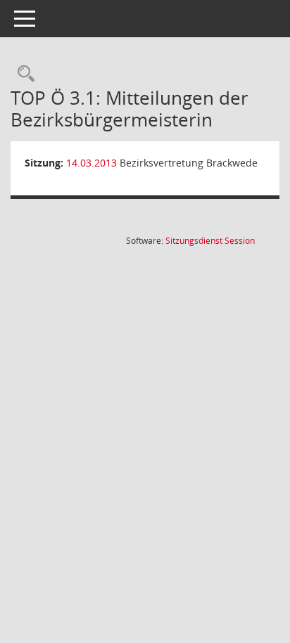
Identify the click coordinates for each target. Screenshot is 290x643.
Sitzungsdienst (210, 241)
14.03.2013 (91, 162)
